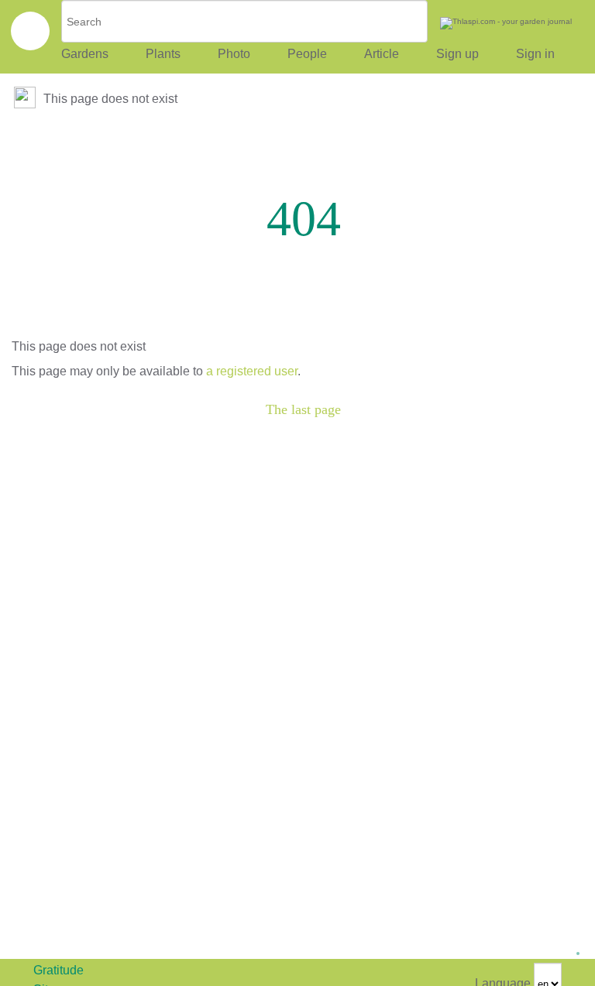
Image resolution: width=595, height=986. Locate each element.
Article (381, 53)
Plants (163, 53)
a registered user (252, 371)
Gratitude (58, 970)
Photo (234, 53)
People (307, 53)
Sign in (535, 53)
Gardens (84, 53)
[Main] (26, 98)
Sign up (457, 53)
